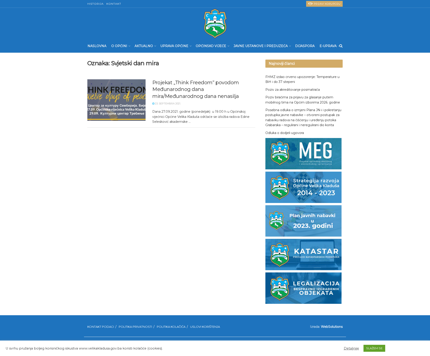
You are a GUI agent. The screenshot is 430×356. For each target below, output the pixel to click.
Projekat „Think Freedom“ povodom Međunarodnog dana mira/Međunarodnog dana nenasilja (195, 89)
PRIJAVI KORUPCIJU (326, 3)
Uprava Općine (174, 46)
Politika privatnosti (135, 326)
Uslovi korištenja (205, 326)
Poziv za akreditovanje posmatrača (292, 90)
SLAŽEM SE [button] (374, 348)
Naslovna (97, 46)
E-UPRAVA (328, 46)
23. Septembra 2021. (167, 103)
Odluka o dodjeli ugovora (284, 133)
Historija (95, 3)
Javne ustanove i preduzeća (261, 46)
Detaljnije (351, 348)
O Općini (119, 46)
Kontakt (113, 3)
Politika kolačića (171, 326)
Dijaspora (305, 46)
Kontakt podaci (100, 326)
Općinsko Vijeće (211, 46)
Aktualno (144, 46)
